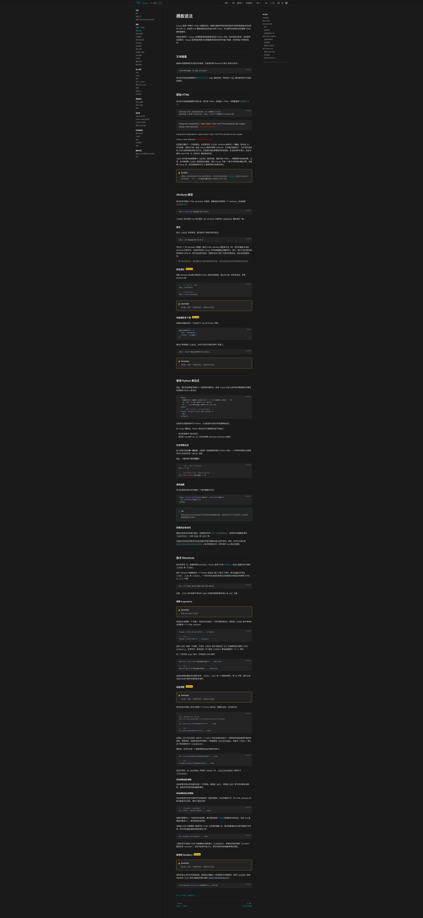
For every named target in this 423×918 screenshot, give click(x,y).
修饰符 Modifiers (270, 58)
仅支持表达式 (268, 39)
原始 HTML (266, 21)
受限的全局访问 (269, 45)
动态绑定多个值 (269, 33)
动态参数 (267, 55)
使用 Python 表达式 (269, 36)
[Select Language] (266, 3)
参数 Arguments (269, 52)
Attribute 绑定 (267, 24)
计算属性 (220, 818)
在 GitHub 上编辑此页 (187, 895)
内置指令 (227, 564)
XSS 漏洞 (231, 176)
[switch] (273, 3)
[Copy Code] (249, 70)
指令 (182, 204)
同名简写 (267, 30)
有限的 (218, 533)
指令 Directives (268, 49)
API (233, 3)
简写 (265, 27)
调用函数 (267, 42)
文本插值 (265, 18)
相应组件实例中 (202, 78)
